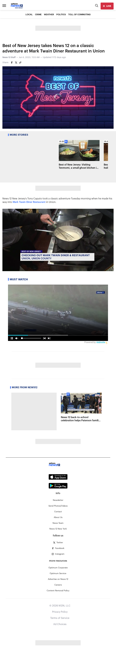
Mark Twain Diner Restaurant (29, 202)
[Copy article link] (20, 62)
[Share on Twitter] (16, 62)
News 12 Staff (9, 57)
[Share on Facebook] (12, 62)
